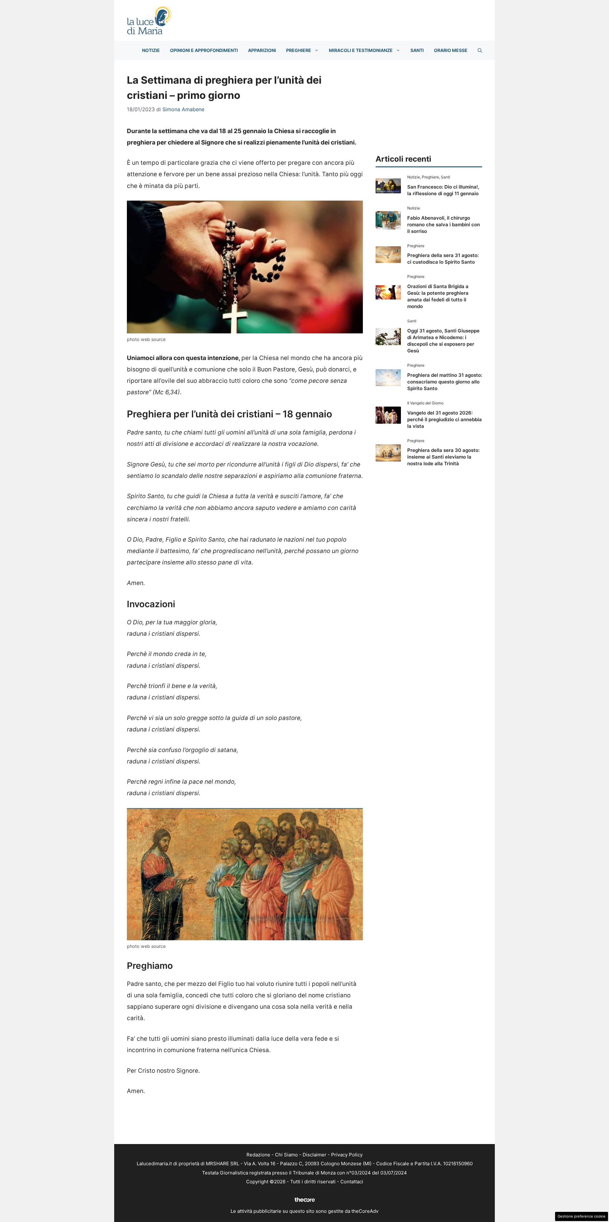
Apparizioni (262, 50)
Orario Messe (451, 50)
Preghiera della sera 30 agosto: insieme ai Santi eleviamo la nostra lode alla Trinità (443, 456)
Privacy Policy (347, 1155)
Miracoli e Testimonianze (361, 50)
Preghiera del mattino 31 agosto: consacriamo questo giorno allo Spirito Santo (444, 381)
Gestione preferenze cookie (582, 1216)
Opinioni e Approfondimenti (204, 50)
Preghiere (298, 50)
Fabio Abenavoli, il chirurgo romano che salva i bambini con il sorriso (443, 224)
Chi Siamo (286, 1155)
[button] (480, 50)
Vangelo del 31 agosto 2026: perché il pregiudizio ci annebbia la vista (444, 419)
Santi (417, 50)
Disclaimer (314, 1155)
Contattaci (351, 1182)
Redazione (258, 1155)
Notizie (151, 50)
